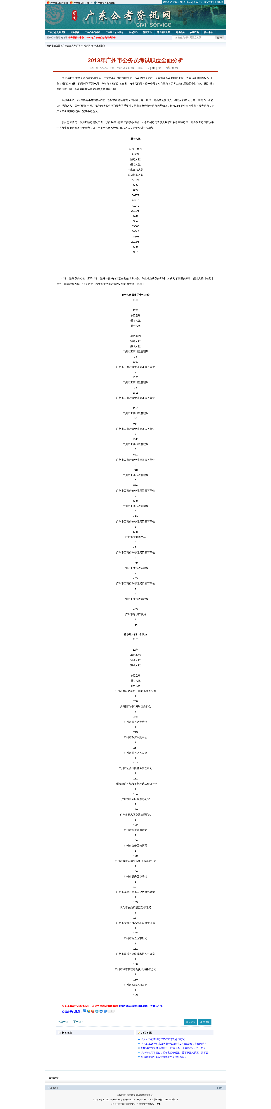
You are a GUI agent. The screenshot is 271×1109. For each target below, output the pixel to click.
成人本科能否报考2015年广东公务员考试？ (164, 1039)
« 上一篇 (63, 1021)
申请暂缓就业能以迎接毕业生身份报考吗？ (164, 1057)
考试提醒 (167, 2)
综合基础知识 (163, 32)
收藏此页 (190, 1022)
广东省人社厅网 (81, 3)
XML (159, 1104)
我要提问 (173, 68)
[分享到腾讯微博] (97, 1011)
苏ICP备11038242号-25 (166, 1099)
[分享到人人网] (101, 1011)
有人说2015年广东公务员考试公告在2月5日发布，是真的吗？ (173, 1043)
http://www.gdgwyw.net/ (121, 1099)
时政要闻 (75, 32)
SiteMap (187, 2)
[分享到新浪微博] (93, 1011)
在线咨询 (194, 32)
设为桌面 (197, 2)
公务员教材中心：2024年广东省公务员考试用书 (92, 37)
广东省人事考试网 (106, 3)
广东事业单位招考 (114, 32)
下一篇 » (78, 1021)
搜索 (219, 38)
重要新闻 (100, 45)
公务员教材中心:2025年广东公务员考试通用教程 (113, 1005)
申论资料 (133, 32)
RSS (50, 1088)
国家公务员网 (53, 37)
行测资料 (147, 32)
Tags (55, 1088)
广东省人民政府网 (59, 3)
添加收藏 (218, 2)
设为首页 (208, 2)
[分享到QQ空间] (89, 1011)
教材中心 (208, 32)
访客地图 (177, 2)
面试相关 (180, 32)
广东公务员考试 (92, 32)
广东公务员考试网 (56, 32)
